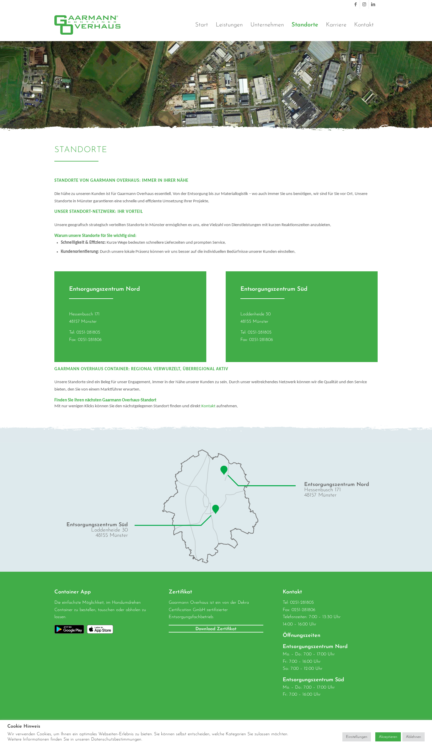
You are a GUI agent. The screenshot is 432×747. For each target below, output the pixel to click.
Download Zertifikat (216, 629)
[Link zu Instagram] (364, 4)
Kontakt (208, 406)
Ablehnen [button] (413, 737)
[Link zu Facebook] (355, 4)
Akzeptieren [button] (388, 737)
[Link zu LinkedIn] (373, 4)
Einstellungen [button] (356, 737)
